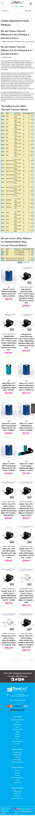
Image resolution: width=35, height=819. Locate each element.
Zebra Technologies (17, 729)
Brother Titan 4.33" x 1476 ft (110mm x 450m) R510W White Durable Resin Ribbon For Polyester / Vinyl (8, 640)
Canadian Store (17, 782)
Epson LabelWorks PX (17, 741)
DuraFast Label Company (17, 719)
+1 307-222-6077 (18, 700)
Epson (17, 739)
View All (17, 743)
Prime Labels (17, 759)
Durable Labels (17, 752)
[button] (17, 11)
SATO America (17, 724)
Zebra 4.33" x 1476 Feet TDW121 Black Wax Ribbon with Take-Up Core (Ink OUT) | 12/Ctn (8, 553)
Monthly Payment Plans (17, 777)
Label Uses (17, 757)
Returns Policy (17, 793)
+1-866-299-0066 (18, 6)
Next (31, 660)
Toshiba (17, 731)
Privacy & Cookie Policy (17, 798)
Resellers (17, 775)
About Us (17, 770)
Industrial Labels (17, 754)
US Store (17, 780)
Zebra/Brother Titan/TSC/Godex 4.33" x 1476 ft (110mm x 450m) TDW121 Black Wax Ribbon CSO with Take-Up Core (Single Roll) (26, 296)
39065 (2, 251)
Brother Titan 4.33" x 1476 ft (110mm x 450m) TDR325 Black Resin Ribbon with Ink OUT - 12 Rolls (26, 553)
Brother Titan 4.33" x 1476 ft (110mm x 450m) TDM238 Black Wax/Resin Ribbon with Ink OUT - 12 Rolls (8, 595)
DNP (17, 722)
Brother (17, 727)
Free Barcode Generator (17, 762)
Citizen (17, 734)
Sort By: (20, 262)
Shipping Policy (17, 791)
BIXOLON (17, 736)
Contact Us (17, 773)
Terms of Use (17, 796)
